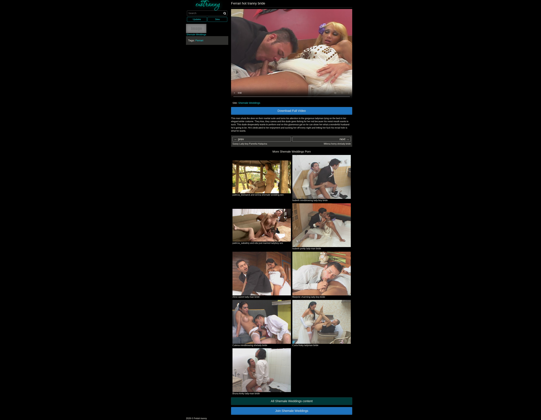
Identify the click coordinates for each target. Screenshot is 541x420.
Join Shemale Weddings (291, 411)
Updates (197, 19)
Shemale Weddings (249, 103)
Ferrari (199, 40)
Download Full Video (292, 110)
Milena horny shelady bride (337, 144)
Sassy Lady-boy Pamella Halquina (249, 144)
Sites (217, 19)
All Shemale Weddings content (292, 401)
